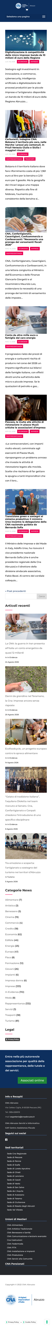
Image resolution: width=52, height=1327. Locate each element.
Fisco (8, 957)
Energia (9, 946)
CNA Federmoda (15, 1244)
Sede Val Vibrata (15, 1210)
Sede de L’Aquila (15, 1191)
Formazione (12, 963)
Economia (22, 62)
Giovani (9, 969)
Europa (9, 951)
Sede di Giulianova (16, 1202)
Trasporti (29, 159)
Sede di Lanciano (15, 1176)
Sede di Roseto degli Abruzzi (21, 1206)
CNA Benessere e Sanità (18, 1232)
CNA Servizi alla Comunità (19, 1259)
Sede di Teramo (14, 1198)
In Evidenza (12, 992)
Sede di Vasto (13, 1183)
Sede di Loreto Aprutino (18, 1168)
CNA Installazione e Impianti (21, 1251)
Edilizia (9, 940)
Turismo (10, 1020)
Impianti (10, 974)
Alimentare (11, 899)
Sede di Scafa (13, 1165)
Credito (9, 928)
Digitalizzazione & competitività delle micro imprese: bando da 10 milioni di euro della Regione (25, 55)
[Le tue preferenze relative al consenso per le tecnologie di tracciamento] (47, 1322)
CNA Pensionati (14, 1263)
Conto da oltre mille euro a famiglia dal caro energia (21, 336)
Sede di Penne (14, 1161)
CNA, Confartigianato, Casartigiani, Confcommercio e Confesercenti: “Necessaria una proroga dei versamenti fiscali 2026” (24, 239)
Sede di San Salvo (15, 1187)
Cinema (9, 917)
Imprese (34, 62)
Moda (8, 997)
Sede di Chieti (14, 1172)
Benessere (11, 911)
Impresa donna (14, 980)
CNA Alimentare (15, 1225)
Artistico (10, 905)
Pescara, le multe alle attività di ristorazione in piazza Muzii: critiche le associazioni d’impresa (25, 425)
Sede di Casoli (14, 1180)
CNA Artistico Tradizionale (19, 1229)
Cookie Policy (30, 1322)
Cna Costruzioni (14, 1240)
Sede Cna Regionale (16, 1153)
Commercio (12, 922)
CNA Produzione (15, 1255)
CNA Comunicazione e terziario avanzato (26, 1236)
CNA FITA (11, 1247)
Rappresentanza (14, 159)
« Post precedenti (15, 591)
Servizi (9, 1009)
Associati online (32, 1080)
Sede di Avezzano (15, 1195)
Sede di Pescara (14, 1157)
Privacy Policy (13, 1039)
